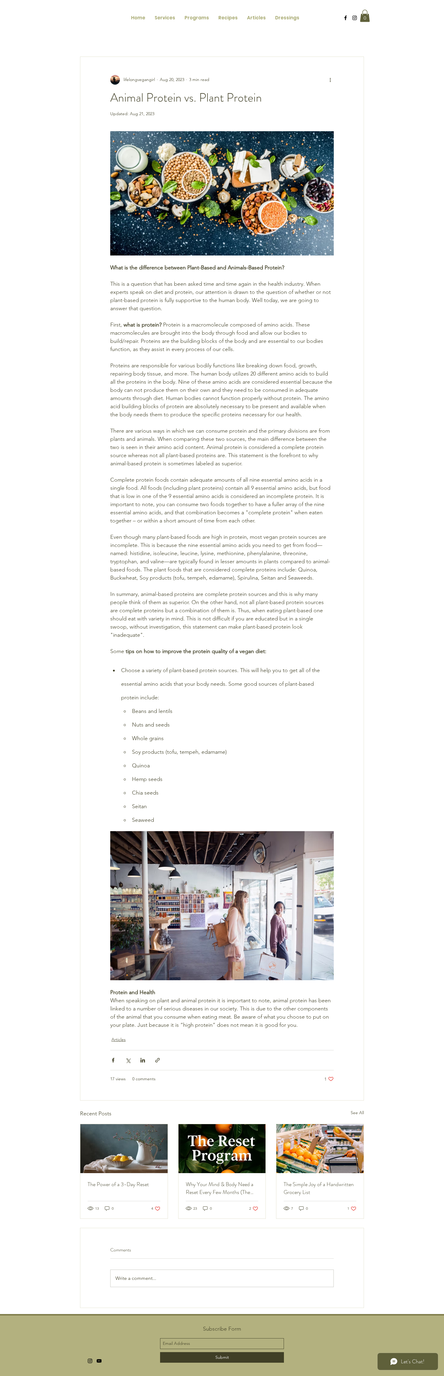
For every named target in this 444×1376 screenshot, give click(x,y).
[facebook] (346, 18)
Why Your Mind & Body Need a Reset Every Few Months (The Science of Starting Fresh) (219, 1188)
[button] (365, 16)
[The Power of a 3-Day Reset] (124, 1148)
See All (357, 1112)
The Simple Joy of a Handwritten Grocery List (319, 1188)
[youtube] (99, 1361)
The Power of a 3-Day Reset (118, 1184)
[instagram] (355, 18)
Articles (118, 1039)
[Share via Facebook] (113, 1060)
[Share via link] (157, 1060)
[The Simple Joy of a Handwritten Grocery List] (320, 1148)
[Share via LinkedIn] (143, 1060)
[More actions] (330, 79)
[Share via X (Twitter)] (128, 1060)
